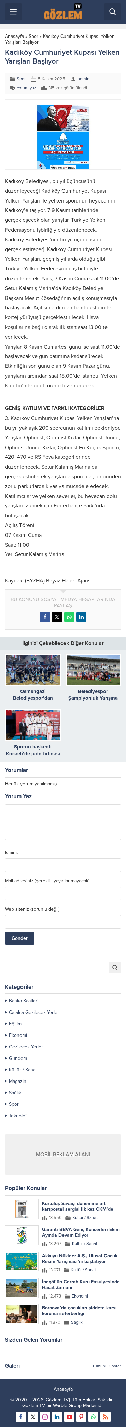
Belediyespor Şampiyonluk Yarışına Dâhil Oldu (93, 698)
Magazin (17, 1081)
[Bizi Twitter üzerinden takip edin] (33, 1417)
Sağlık (15, 1093)
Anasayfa (14, 36)
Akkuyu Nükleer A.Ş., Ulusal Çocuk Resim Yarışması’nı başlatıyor (79, 1258)
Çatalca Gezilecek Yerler (34, 1012)
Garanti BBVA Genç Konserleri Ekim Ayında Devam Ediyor (81, 1232)
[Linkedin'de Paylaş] (81, 617)
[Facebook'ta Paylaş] (45, 617)
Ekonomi (18, 1035)
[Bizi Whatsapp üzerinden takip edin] (93, 1417)
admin (83, 79)
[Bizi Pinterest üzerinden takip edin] (81, 1417)
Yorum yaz (26, 88)
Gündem (18, 1058)
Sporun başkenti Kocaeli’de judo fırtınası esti (33, 753)
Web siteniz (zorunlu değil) (32, 909)
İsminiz (12, 852)
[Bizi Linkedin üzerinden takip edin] (57, 1417)
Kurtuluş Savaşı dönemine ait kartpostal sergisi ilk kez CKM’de (77, 1206)
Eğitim (15, 1024)
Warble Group (67, 1405)
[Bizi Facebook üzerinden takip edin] (21, 1417)
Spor (33, 36)
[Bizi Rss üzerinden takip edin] (105, 1417)
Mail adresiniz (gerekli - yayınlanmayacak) (47, 881)
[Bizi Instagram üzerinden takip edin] (45, 1417)
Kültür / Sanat (23, 1070)
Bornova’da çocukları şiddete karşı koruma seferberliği (79, 1310)
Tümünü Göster (106, 1366)
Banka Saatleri (23, 1001)
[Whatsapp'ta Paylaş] (69, 617)
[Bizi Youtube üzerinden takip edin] (69, 1417)
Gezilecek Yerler (26, 1047)
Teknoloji (18, 1116)
